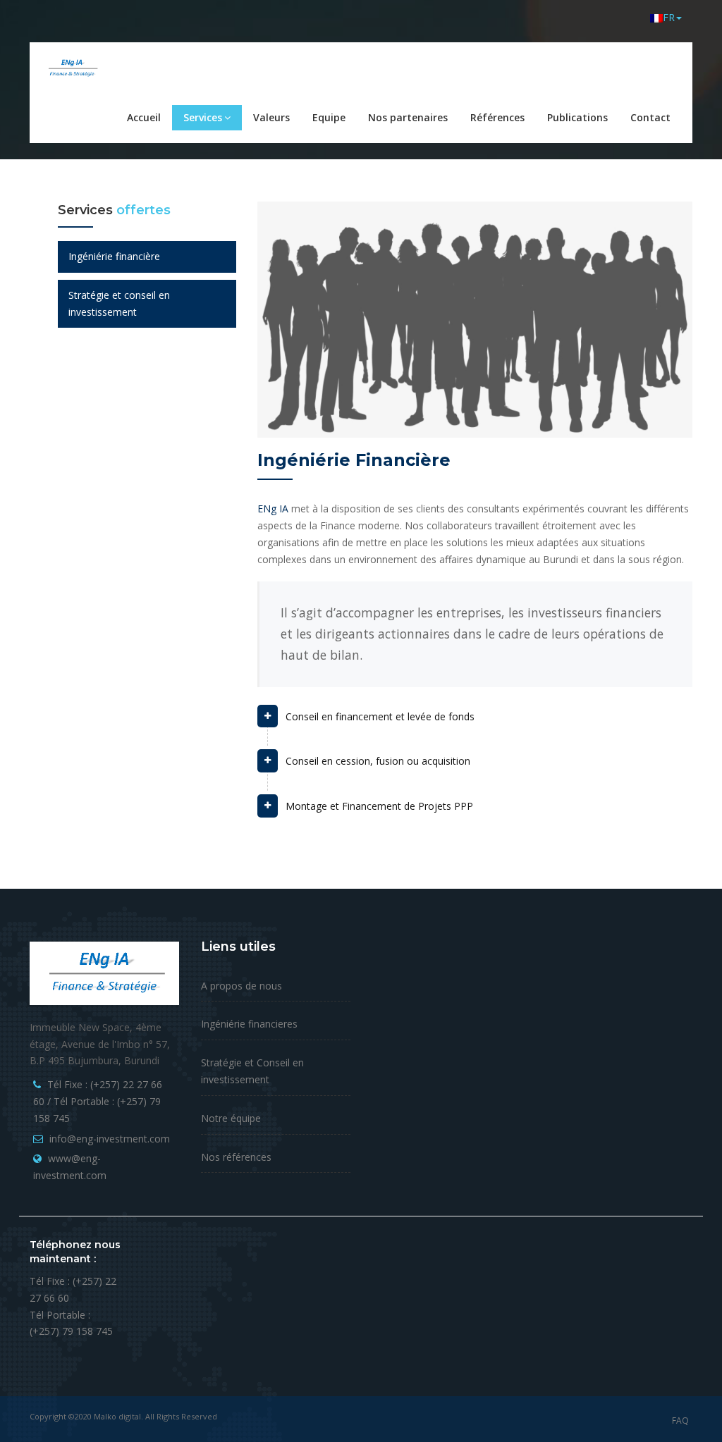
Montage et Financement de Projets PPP (379, 806)
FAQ (680, 1420)
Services (202, 117)
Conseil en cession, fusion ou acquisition (378, 761)
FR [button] (669, 17)
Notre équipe (231, 1118)
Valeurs (271, 117)
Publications (577, 117)
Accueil (144, 117)
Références (497, 117)
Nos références (236, 1157)
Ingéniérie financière (114, 256)
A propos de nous (241, 985)
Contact (650, 117)
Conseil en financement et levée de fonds (380, 716)
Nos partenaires (408, 117)
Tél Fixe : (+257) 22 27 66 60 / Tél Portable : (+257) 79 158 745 (97, 1101)
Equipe (328, 117)
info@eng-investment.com (109, 1138)
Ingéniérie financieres (249, 1023)
